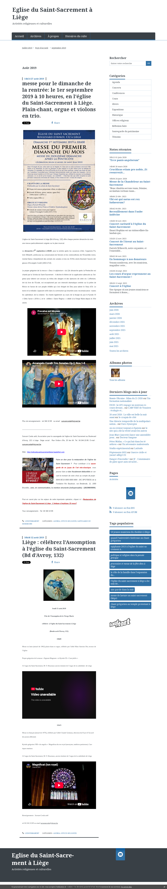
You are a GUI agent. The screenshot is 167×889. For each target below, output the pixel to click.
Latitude (138, 448)
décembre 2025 (117, 322)
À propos (53, 36)
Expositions (118, 109)
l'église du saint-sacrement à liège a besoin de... (130, 582)
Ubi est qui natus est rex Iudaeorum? (124, 201)
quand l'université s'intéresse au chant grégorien (130, 539)
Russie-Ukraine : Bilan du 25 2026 (126, 398)
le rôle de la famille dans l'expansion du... (129, 573)
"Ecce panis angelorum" (124, 160)
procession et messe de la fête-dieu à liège (128, 565)
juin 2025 (114, 342)
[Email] (130, 493)
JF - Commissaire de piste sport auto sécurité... (129, 460)
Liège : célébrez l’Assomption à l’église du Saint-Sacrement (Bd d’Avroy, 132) (59, 548)
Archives (35, 36)
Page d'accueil (41, 48)
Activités (113, 479)
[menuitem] (19, 36)
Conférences (118, 93)
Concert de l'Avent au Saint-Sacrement (126, 243)
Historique (117, 115)
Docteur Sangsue (128, 437)
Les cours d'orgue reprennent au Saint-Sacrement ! (130, 275)
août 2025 (114, 334)
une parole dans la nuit (122, 589)
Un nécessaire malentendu (135, 444)
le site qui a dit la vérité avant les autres (128, 429)
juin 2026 (114, 310)
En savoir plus (126, 887)
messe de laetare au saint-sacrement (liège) (129, 597)
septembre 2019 (59, 48)
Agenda (56, 521)
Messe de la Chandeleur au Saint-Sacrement (130, 183)
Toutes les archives (118, 351)
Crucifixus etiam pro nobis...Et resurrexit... (128, 171)
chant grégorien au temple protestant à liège (130, 605)
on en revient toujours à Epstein (125, 428)
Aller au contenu (9, 2)
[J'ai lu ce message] (164, 887)
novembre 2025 (117, 326)
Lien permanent (31, 521)
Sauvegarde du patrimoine (125, 131)
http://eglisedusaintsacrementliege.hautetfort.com (45, 452)
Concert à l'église (120, 286)
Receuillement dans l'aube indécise (126, 213)
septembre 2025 (117, 330)
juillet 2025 (115, 338)
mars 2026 (114, 314)
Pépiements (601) (118, 452)
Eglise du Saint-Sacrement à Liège (52, 13)
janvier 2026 (115, 318)
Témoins (116, 136)
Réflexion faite (119, 126)
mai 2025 (113, 346)
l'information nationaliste (130, 400)
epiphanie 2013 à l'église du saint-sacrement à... (129, 548)
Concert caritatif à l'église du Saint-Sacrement (127, 225)
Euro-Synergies (129, 424)
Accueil (19, 36)
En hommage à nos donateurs (127, 259)
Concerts (116, 87)
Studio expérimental (119, 448)
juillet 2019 (27, 48)
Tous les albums (117, 380)
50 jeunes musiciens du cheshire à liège (130, 532)
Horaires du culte (76, 36)
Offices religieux (69, 521)
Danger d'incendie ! (119, 459)
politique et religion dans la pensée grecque (127, 556)
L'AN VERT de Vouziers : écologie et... (130, 409)
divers (115, 104)
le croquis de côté (127, 417)
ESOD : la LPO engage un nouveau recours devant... (128, 406)
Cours (115, 98)
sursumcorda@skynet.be (49, 823)
